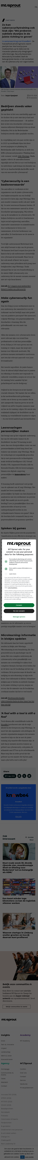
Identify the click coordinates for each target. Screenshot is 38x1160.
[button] (19, 573)
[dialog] (19, 580)
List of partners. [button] (12, 588)
